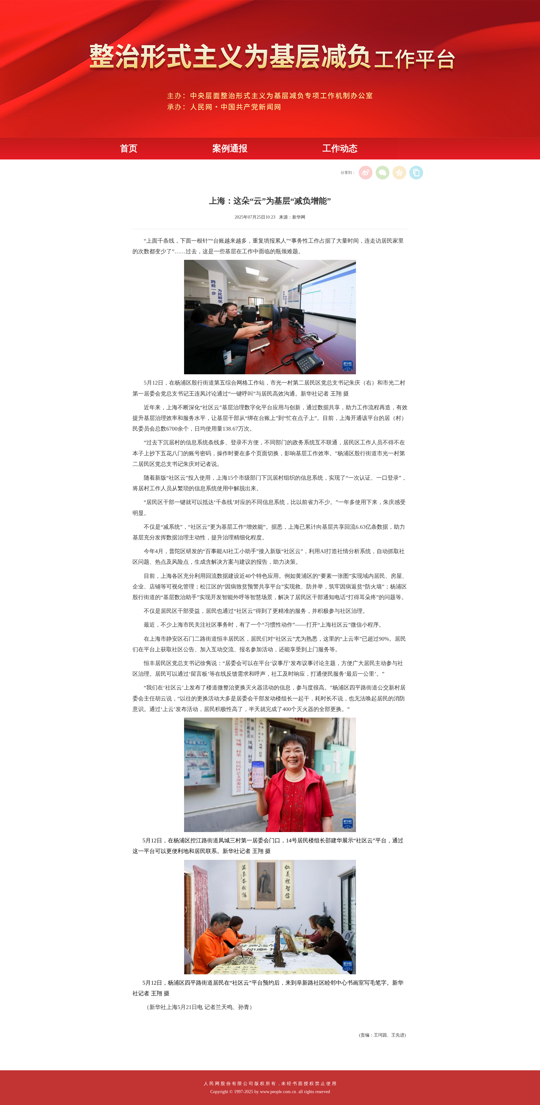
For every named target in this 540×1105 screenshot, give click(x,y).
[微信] (382, 172)
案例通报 (230, 148)
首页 (129, 148)
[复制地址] (416, 172)
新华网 (298, 217)
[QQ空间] (399, 172)
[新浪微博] (365, 172)
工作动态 (340, 148)
